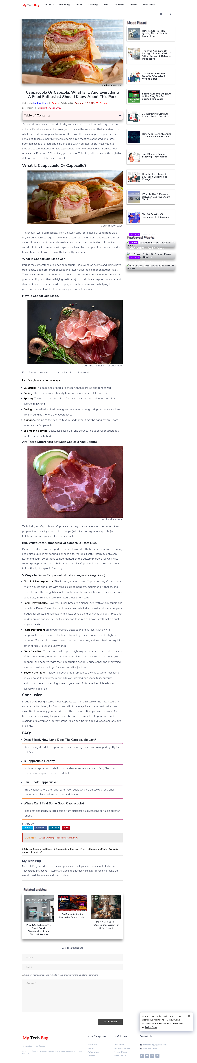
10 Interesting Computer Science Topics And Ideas (156, 115)
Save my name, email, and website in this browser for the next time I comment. (61, 974)
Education (119, 4)
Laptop (133, 243)
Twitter (27, 827)
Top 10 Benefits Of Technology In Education (155, 216)
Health (79, 4)
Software (40, 1046)
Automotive (93, 1052)
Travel (106, 4)
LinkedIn (55, 827)
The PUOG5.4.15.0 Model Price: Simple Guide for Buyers (150, 264)
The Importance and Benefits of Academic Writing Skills (154, 76)
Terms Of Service (122, 1048)
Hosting (91, 1055)
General (56, 103)
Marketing (93, 4)
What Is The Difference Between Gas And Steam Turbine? (156, 197)
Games (91, 1048)
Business (49, 4)
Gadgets (134, 234)
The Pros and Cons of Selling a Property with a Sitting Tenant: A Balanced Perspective (157, 54)
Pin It (66, 827)
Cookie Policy (151, 1027)
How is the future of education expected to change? (154, 176)
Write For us (148, 4)
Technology (64, 4)
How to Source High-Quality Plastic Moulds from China (154, 33)
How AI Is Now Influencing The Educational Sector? (156, 135)
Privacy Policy (120, 1052)
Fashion (133, 4)
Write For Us (120, 1055)
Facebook (41, 827)
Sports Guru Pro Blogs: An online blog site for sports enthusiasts (156, 96)
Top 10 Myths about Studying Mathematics (154, 155)
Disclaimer (119, 1044)
